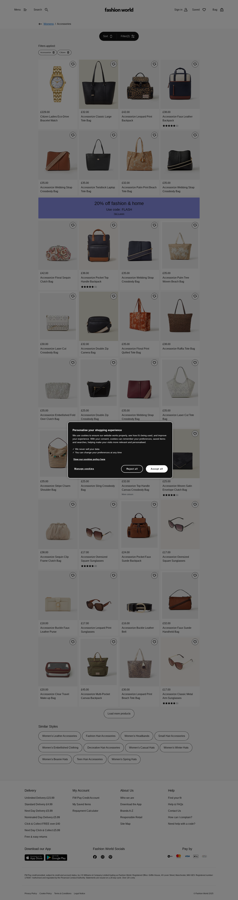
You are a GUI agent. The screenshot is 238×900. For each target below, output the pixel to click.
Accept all (156, 468)
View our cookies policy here (87, 459)
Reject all (132, 468)
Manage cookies (83, 468)
